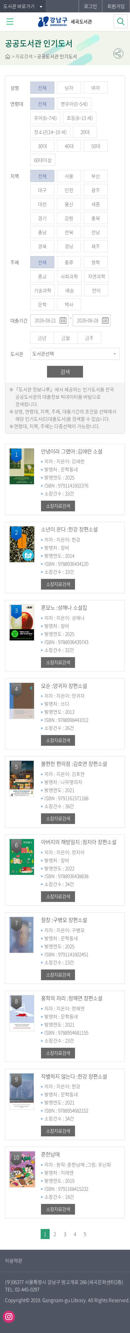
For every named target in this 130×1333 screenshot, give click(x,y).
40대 (69, 145)
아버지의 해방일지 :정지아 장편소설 (78, 842)
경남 (69, 246)
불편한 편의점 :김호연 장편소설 (74, 763)
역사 (69, 304)
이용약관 (13, 1260)
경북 (42, 246)
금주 (89, 337)
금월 (65, 337)
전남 (95, 232)
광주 (95, 190)
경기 (42, 218)
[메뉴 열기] (10, 21)
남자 (69, 87)
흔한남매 (50, 1154)
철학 (95, 262)
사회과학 (69, 276)
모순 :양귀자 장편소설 (64, 686)
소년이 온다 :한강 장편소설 (69, 529)
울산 (69, 204)
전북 (69, 232)
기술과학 (42, 290)
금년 (42, 337)
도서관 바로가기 (19, 6)
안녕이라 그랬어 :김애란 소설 (71, 451)
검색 (65, 372)
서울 (69, 176)
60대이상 (43, 160)
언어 (96, 290)
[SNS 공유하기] (118, 53)
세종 (95, 204)
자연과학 (96, 276)
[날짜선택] (63, 320)
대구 (42, 190)
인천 (69, 190)
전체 (42, 87)
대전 (42, 204)
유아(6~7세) (45, 117)
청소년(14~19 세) (50, 131)
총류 (69, 262)
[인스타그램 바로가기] (9, 1317)
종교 (42, 276)
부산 (95, 176)
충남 (42, 232)
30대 (42, 145)
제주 (95, 246)
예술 (69, 290)
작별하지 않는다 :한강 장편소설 (74, 1076)
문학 (42, 304)
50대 (95, 145)
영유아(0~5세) (74, 103)
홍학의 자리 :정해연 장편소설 (71, 998)
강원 (69, 218)
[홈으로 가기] (7, 57)
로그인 (90, 6)
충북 (95, 218)
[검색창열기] (120, 21)
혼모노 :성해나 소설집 (64, 607)
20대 (85, 131)
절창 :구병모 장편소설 (64, 920)
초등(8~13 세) (80, 117)
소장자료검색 (58, 505)
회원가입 (116, 6)
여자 (95, 87)
